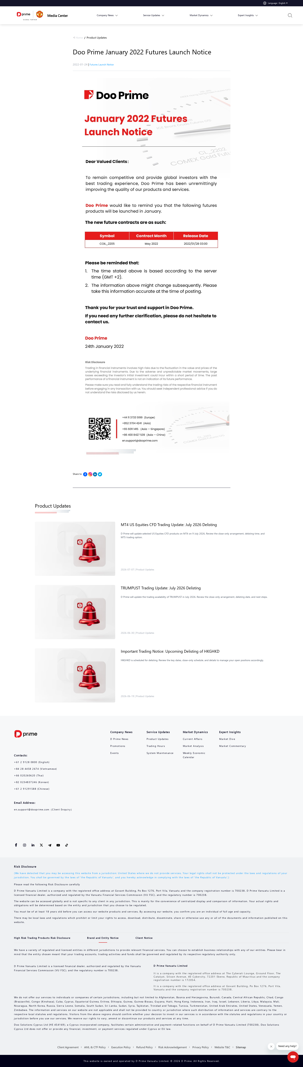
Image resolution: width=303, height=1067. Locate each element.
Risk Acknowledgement (172, 1047)
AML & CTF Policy (95, 1047)
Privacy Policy (200, 1047)
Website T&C (222, 1047)
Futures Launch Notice (102, 64)
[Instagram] (90, 474)
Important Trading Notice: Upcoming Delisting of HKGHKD (170, 651)
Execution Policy (121, 1047)
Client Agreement (68, 1047)
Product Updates (97, 37)
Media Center (57, 15)
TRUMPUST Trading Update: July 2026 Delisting (161, 587)
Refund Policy (144, 1047)
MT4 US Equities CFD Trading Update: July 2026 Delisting (169, 524)
